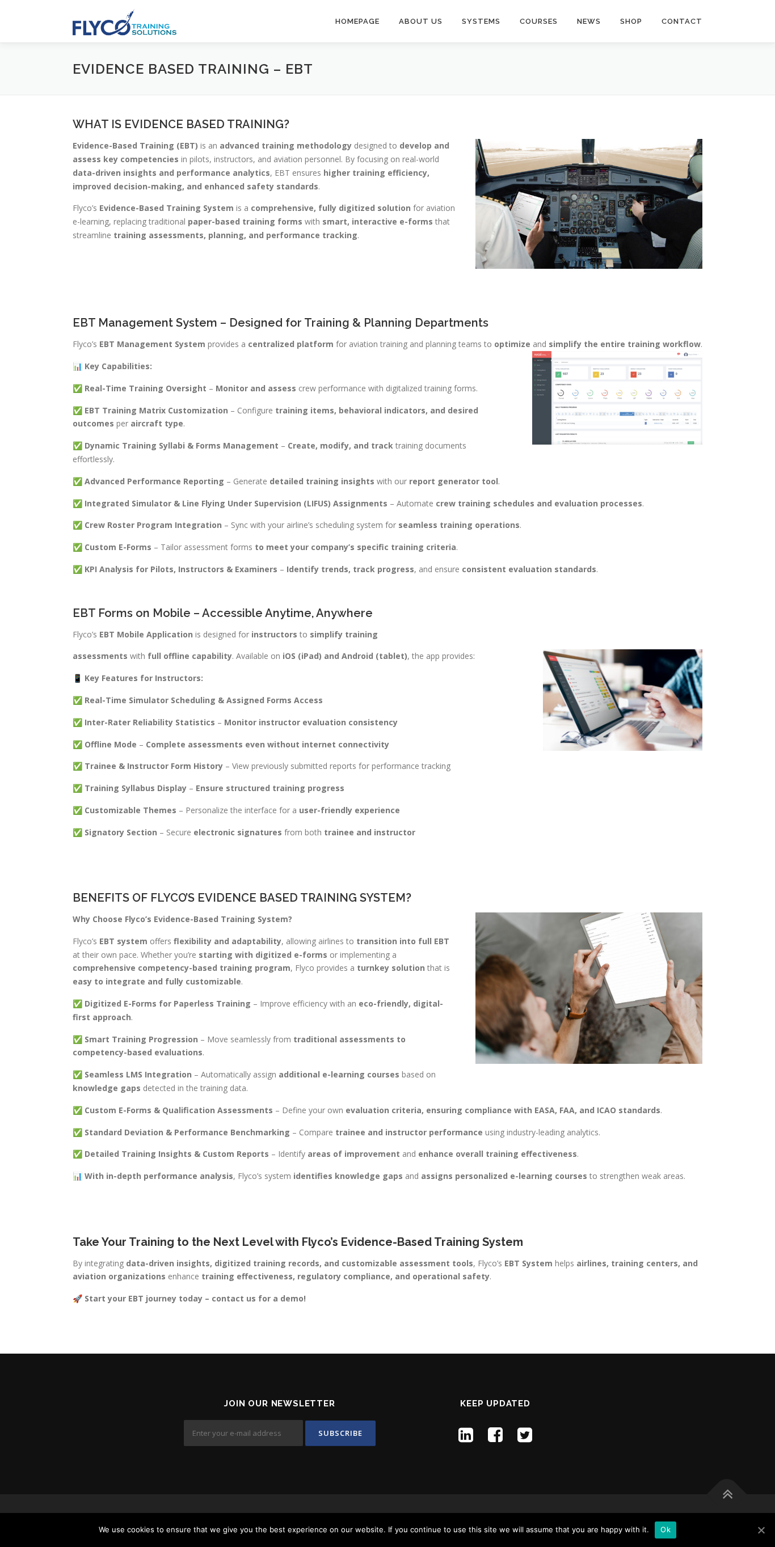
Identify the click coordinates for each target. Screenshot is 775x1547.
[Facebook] (495, 1434)
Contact (682, 21)
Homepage (357, 21)
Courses (539, 21)
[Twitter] (524, 1434)
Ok (665, 1529)
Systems (481, 21)
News (589, 21)
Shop (631, 21)
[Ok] (760, 1530)
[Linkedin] (465, 1434)
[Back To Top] (727, 1494)
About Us (421, 21)
